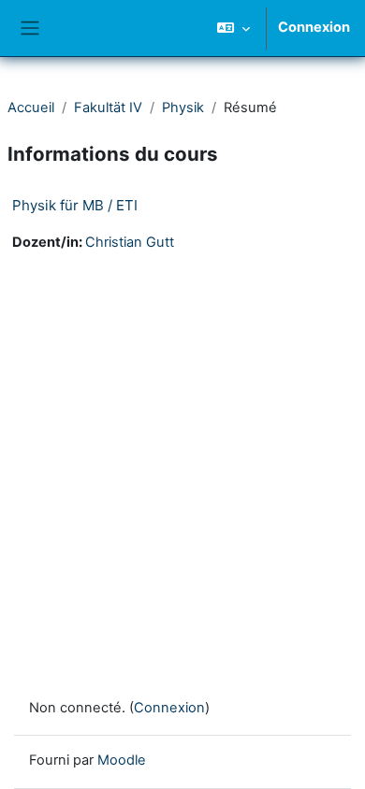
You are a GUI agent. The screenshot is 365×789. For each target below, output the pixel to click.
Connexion (314, 27)
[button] (233, 28)
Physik (183, 107)
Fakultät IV (108, 107)
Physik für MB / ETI (75, 205)
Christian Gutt (129, 242)
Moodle (121, 760)
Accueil (30, 107)
